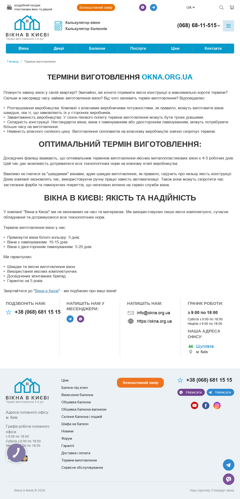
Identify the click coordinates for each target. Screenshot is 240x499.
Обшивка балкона (76, 402)
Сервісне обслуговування (82, 467)
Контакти (213, 48)
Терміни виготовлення (79, 460)
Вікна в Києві (47, 291)
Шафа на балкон (74, 424)
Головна (13, 61)
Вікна (24, 48)
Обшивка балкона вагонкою (83, 409)
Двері (59, 48)
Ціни (175, 48)
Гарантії (67, 446)
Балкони (97, 48)
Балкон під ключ (74, 387)
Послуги (138, 48)
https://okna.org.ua (154, 321)
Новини (67, 431)
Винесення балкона (77, 395)
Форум (66, 438)
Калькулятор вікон (82, 22)
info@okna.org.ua (153, 312)
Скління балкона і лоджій (81, 417)
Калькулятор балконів (86, 28)
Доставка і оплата (75, 453)
